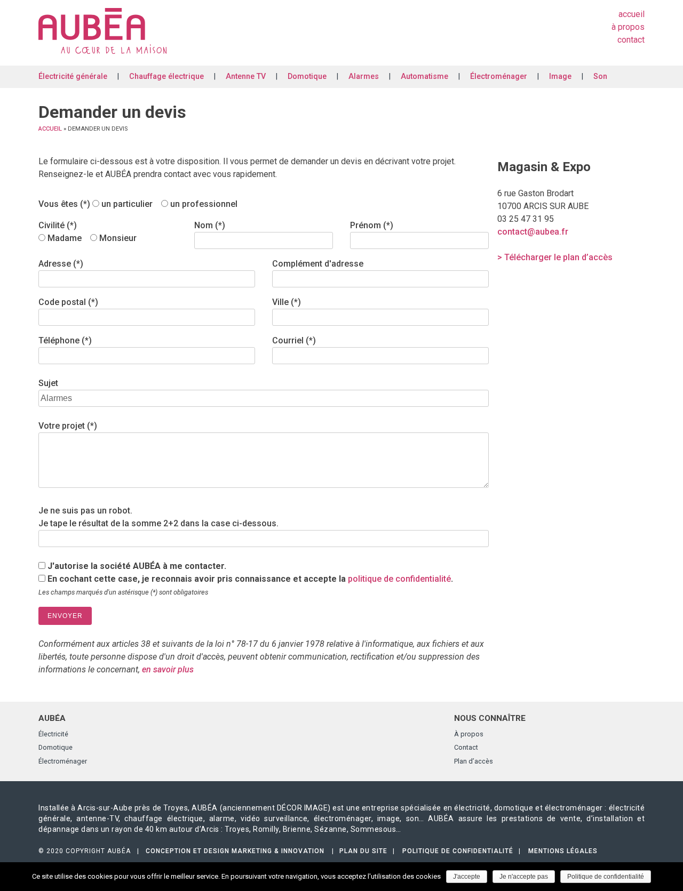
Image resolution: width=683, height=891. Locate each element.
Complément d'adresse (317, 264)
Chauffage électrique (166, 76)
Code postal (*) (68, 302)
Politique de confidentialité (457, 851)
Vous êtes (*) (65, 204)
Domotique (307, 76)
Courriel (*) (294, 340)
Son (600, 76)
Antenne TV (246, 76)
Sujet (48, 383)
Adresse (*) (60, 264)
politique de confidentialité (399, 579)
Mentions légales (563, 851)
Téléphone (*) (65, 340)
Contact (631, 40)
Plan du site (363, 851)
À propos (628, 27)
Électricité (53, 734)
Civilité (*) (57, 225)
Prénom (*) (371, 225)
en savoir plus (168, 669)
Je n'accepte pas (523, 876)
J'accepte (466, 876)
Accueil (631, 14)
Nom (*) (209, 225)
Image (560, 76)
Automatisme (424, 76)
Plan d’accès (473, 761)
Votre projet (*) (67, 426)
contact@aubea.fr (532, 232)
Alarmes (363, 76)
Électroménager (498, 76)
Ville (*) (286, 302)
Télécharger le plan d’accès (558, 257)
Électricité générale (72, 76)
